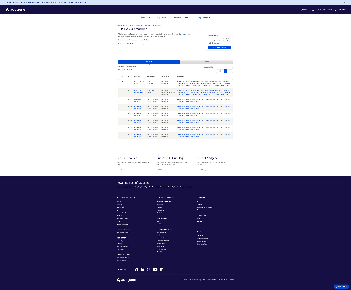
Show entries (125, 69)
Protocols (200, 213)
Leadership (120, 204)
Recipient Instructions (123, 230)
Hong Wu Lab (144, 40)
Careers (119, 221)
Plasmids (149, 62)
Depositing (120, 241)
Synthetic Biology (162, 246)
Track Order (342, 10)
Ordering (119, 244)
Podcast (199, 210)
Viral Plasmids (161, 249)
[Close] (344, 2)
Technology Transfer (123, 232)
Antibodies (160, 204)
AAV (158, 221)
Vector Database (202, 241)
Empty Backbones (162, 238)
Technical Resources (123, 246)
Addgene (184, 34)
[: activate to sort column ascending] (122, 76)
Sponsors (119, 210)
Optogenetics (161, 243)
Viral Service (120, 249)
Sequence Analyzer (203, 238)
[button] (304, 10)
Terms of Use (223, 280)
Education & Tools (180, 17)
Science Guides (201, 215)
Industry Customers (123, 224)
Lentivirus (160, 224)
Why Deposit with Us (123, 257)
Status (232, 280)
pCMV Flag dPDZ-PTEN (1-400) (139, 93)
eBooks (199, 204)
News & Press (121, 227)
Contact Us (201, 169)
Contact (184, 280)
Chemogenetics (161, 232)
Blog (198, 201)
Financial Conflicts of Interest (126, 213)
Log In (317, 10)
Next (230, 71)
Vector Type (165, 76)
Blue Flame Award (122, 218)
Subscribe (161, 169)
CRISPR (159, 235)
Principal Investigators (135, 25)
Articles (206, 62)
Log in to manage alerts (219, 47)
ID (128, 76)
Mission (119, 201)
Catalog (144, 17)
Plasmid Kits (160, 210)
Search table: (208, 67)
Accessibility (212, 280)
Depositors (121, 25)
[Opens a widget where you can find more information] (341, 287)
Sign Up (120, 169)
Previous (220, 71)
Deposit (160, 17)
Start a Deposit (121, 260)
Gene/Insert (151, 76)
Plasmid (137, 76)
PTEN (153, 81)
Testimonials (120, 207)
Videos (199, 218)
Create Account (327, 10)
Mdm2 (150, 101)
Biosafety (119, 215)
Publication (180, 76)
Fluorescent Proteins (163, 240)
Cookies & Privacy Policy (197, 280)
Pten (153, 90)
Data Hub (200, 235)
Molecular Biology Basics (205, 207)
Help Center (203, 17)
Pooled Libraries (162, 213)
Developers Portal (202, 244)
